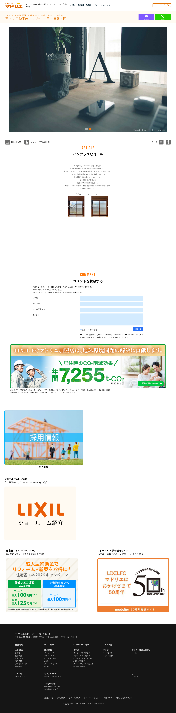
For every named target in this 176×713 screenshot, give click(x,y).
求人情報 (18, 661)
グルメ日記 (107, 645)
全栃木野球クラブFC (52, 689)
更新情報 (19, 645)
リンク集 (135, 676)
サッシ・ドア (49, 653)
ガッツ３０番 (108, 653)
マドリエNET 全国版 (12, 15)
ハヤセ (134, 653)
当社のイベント (21, 676)
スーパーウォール (51, 664)
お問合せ (93, 330)
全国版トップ (49, 698)
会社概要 (18, 656)
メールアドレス (39, 309)
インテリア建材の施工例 (82, 658)
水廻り (46, 661)
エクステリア (49, 656)
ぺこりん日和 (108, 656)
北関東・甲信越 (27, 15)
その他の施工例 (79, 666)
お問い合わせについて (124, 698)
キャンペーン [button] (106, 5)
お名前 (35, 298)
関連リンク (108, 698)
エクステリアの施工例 (81, 656)
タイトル (36, 303)
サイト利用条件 (74, 698)
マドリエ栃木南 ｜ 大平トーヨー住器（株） (49, 15)
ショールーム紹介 (81, 645)
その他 (46, 666)
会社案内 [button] (72, 5)
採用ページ (19, 666)
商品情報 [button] (81, 5)
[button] (86, 129)
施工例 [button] (88, 5)
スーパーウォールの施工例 (83, 664)
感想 (83, 330)
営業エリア (19, 658)
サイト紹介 (49, 645)
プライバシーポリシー (92, 698)
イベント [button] (96, 5)
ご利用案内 (61, 698)
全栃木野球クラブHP (52, 686)
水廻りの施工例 (79, 661)
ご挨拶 (17, 653)
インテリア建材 (50, 658)
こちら (60, 393)
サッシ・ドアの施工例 (81, 653)
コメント (36, 315)
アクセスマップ (21, 664)
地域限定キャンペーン (52, 676)
